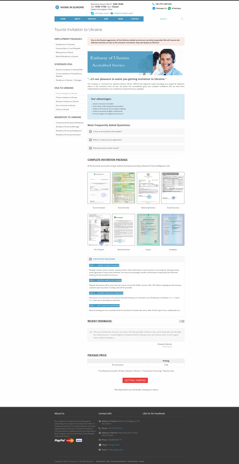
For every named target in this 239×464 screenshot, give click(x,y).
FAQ (107, 461)
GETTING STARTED (135, 380)
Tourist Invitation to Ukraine (66, 93)
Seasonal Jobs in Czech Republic (68, 48)
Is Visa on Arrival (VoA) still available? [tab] (107, 131)
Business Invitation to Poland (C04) (69, 69)
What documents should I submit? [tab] (106, 148)
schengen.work (113, 445)
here (172, 298)
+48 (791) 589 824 (163, 4)
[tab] (136, 259)
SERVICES (92, 19)
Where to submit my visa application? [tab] (107, 140)
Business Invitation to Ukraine (67, 101)
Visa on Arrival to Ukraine (66, 105)
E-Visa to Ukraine (62, 109)
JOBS (106, 19)
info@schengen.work (123, 13)
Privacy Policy (132, 461)
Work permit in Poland (64, 52)
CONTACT (135, 19)
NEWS (120, 19)
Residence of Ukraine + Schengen (69, 80)
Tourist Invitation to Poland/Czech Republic (69, 74)
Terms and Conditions (118, 461)
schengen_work (102, 13)
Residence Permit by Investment (68, 134)
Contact (141, 461)
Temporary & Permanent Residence (70, 122)
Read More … (110, 338)
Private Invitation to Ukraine (66, 97)
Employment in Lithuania (65, 44)
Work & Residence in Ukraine (67, 56)
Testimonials (100, 461)
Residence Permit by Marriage (67, 126)
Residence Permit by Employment (69, 130)
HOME (63, 19)
